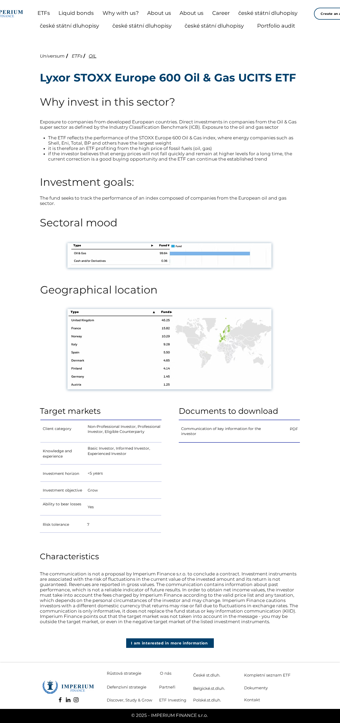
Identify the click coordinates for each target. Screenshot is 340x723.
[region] (122, 428)
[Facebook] (60, 699)
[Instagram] (76, 699)
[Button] (239, 429)
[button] (170, 643)
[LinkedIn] (68, 699)
